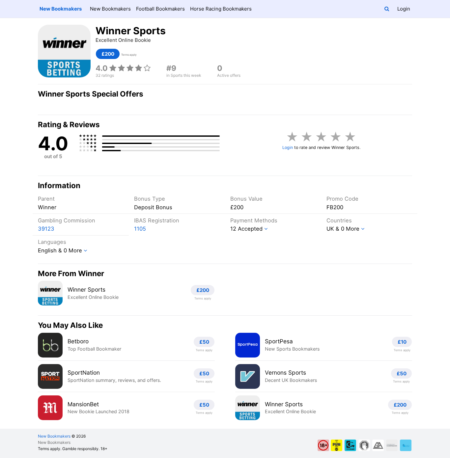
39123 (46, 228)
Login (403, 9)
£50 (204, 342)
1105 (140, 228)
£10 (402, 342)
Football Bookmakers (160, 9)
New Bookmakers (61, 9)
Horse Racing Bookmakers (221, 9)
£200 (107, 54)
